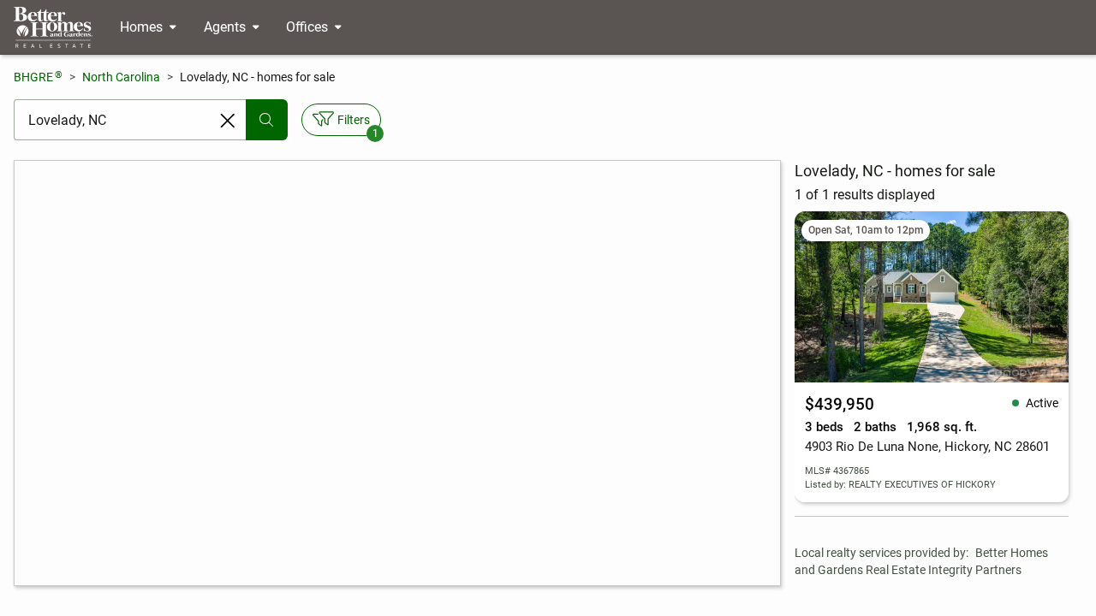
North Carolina (121, 77)
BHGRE (38, 76)
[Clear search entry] (228, 120)
